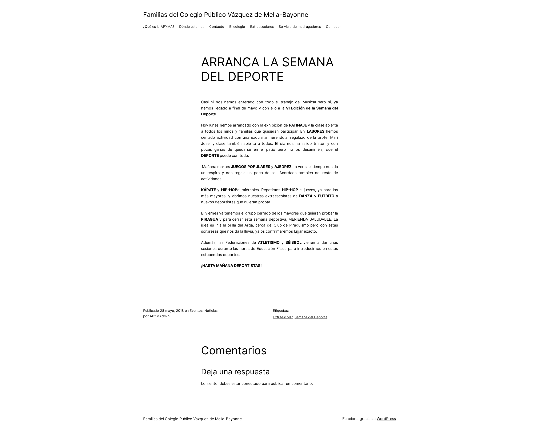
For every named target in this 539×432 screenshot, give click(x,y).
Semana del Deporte (311, 317)
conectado (251, 383)
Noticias (210, 310)
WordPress (386, 418)
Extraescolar (283, 317)
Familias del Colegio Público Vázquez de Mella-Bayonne (225, 14)
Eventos (196, 310)
